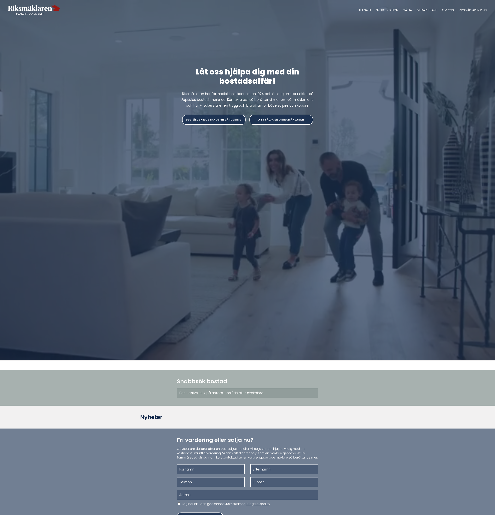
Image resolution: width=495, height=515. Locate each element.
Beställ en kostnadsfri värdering (214, 119)
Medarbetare (427, 10)
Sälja (407, 10)
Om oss (448, 10)
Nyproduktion (387, 10)
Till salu (365, 10)
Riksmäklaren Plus (473, 10)
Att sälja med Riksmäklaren (281, 119)
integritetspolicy (258, 504)
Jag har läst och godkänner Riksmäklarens (226, 504)
